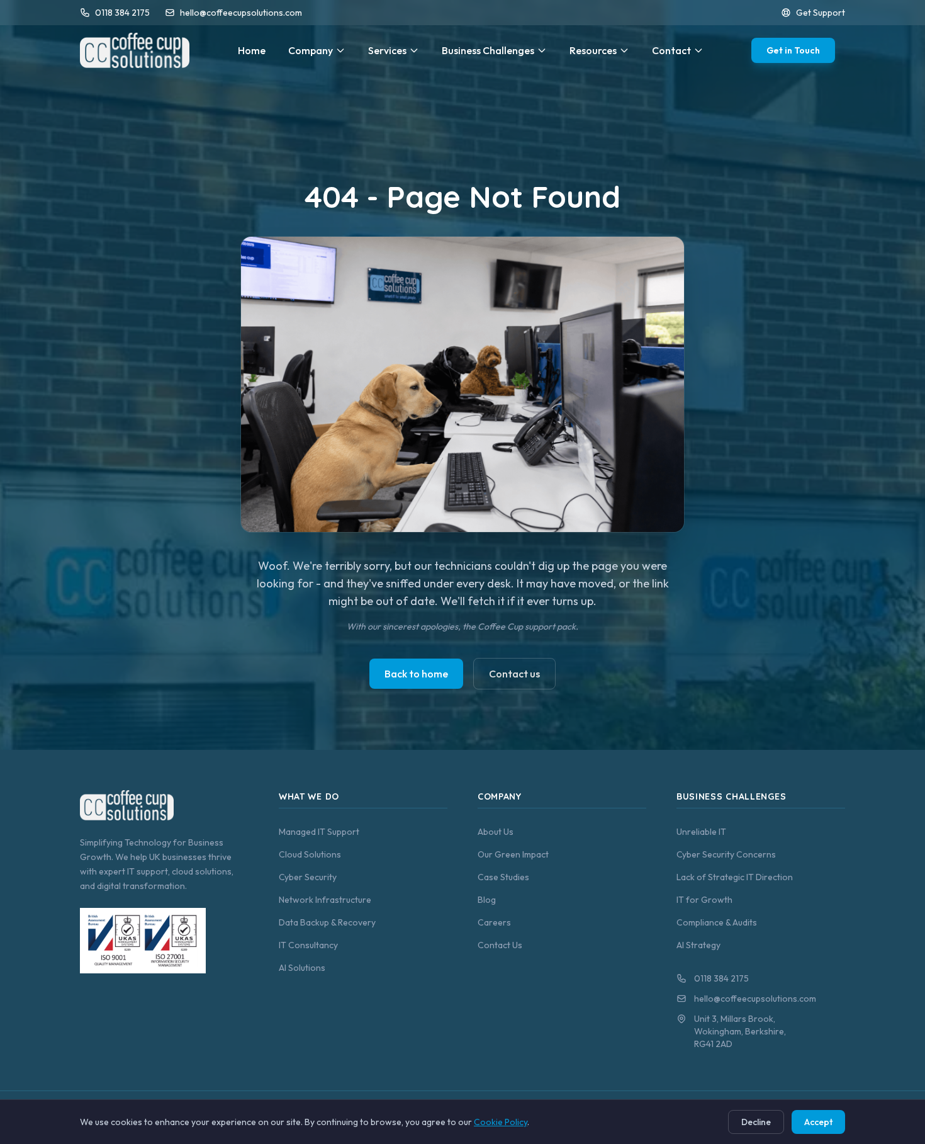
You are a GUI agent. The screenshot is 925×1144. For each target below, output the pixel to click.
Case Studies (503, 877)
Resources (593, 50)
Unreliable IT (701, 831)
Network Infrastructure (325, 899)
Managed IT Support (319, 831)
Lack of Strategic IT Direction (734, 877)
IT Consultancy (308, 945)
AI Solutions (302, 967)
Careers (494, 922)
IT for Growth (704, 899)
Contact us (514, 673)
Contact (671, 50)
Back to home (416, 673)
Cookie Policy (500, 1122)
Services (387, 50)
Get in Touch (793, 50)
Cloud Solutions (310, 854)
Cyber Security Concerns (726, 854)
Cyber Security (308, 877)
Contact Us (500, 945)
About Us (495, 831)
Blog (487, 899)
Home (252, 50)
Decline (756, 1122)
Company (310, 50)
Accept (818, 1122)
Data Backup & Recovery (327, 922)
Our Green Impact (513, 854)
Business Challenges (488, 50)
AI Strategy (698, 945)
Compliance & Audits (716, 922)
